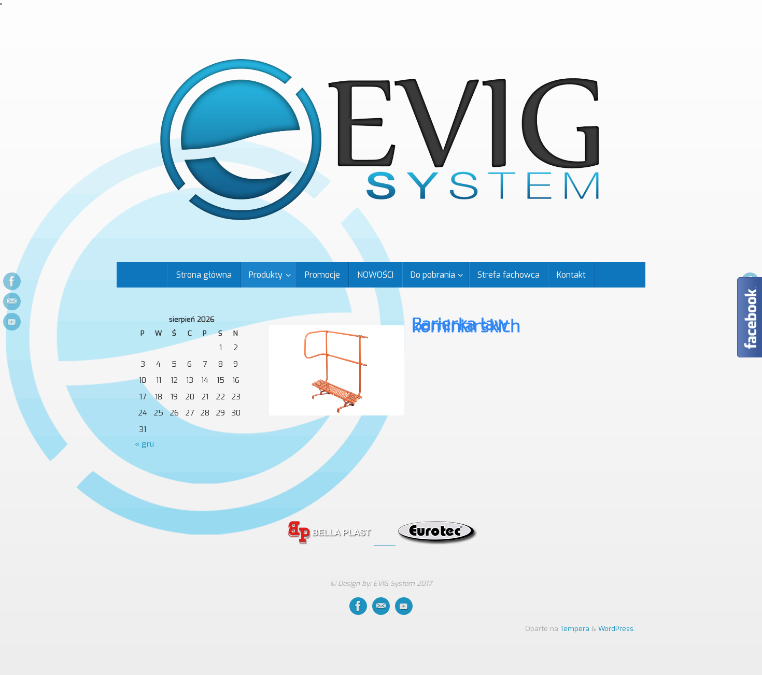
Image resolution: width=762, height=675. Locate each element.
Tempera (574, 628)
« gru (144, 444)
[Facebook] (12, 281)
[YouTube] (12, 322)
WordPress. (616, 628)
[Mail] (12, 301)
